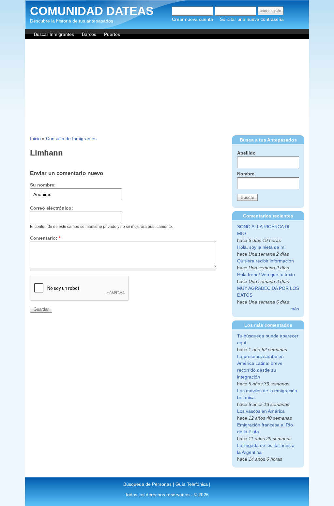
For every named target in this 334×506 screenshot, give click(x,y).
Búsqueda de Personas (147, 484)
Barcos (89, 34)
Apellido (246, 153)
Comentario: (45, 238)
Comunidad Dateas (92, 11)
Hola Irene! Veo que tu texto (266, 274)
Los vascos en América (261, 411)
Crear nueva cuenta (192, 19)
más (294, 308)
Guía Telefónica (191, 484)
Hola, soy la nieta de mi (261, 247)
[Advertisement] (167, 88)
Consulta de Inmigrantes (71, 138)
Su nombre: (43, 184)
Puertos (112, 34)
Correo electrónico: (51, 208)
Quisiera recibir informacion (265, 260)
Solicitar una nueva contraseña (252, 19)
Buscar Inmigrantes (54, 34)
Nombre (245, 173)
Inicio (35, 138)
